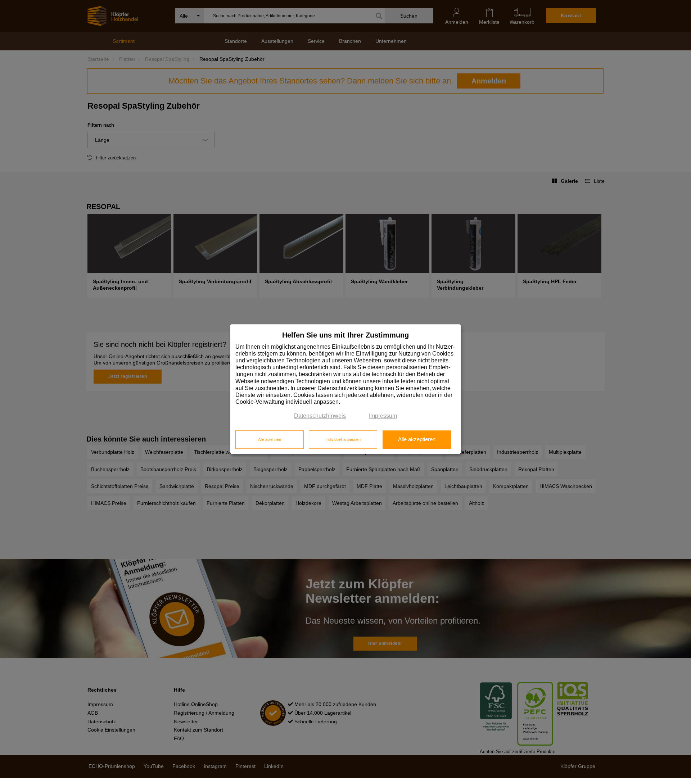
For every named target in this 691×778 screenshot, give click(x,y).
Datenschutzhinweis (320, 416)
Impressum (383, 416)
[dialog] (345, 389)
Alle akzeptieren (416, 439)
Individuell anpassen (343, 439)
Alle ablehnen (269, 439)
